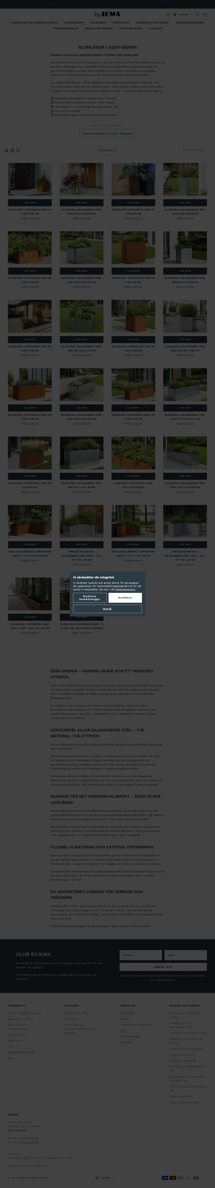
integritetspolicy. (125, 589)
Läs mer (30, 202)
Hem (94, 125)
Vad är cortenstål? (180, 1096)
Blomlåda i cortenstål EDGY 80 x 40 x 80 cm (133, 280)
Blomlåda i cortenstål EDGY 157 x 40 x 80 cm (30, 485)
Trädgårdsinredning (190, 22)
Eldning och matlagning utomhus (34, 22)
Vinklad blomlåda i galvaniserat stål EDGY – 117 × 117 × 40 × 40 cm (81, 555)
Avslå (107, 608)
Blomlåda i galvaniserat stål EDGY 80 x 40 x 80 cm (185, 280)
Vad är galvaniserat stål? (184, 1102)
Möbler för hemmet (99, 28)
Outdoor (125, 1018)
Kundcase (126, 1042)
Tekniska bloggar (130, 1036)
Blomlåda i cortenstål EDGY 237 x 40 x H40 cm (133, 485)
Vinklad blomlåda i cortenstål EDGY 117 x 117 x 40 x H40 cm (30, 553)
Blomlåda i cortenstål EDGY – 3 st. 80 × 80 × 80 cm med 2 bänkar (81, 626)
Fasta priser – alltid (76, 1013)
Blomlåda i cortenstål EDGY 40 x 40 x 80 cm (133, 211)
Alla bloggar (127, 1013)
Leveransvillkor (17, 1034)
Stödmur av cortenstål (152, 22)
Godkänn (125, 597)
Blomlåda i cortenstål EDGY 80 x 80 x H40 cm (30, 348)
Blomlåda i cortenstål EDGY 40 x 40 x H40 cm (30, 211)
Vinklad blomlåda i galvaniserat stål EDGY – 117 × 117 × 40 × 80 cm (185, 555)
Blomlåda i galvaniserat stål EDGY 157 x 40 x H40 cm (185, 417)
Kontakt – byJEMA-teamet (24, 1013)
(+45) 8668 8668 (29, 1138)
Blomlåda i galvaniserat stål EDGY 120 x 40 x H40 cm (81, 417)
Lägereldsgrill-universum (135, 1024)
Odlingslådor (74, 22)
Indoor (124, 1030)
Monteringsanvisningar (21, 1052)
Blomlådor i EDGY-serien (110, 125)
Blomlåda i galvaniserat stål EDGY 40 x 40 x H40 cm (81, 211)
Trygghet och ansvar (181, 1054)
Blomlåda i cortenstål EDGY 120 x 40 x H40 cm (30, 417)
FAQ (10, 1046)
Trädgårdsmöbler (65, 28)
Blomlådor (98, 22)
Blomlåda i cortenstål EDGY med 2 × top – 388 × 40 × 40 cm (29, 626)
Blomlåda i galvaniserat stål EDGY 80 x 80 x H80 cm (185, 348)
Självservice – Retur (20, 1018)
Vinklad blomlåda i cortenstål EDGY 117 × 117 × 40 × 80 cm (133, 553)
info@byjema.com (28, 1142)
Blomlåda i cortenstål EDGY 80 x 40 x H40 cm (30, 280)
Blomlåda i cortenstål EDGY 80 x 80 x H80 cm (133, 348)
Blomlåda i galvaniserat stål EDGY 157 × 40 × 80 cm (81, 485)
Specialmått (121, 22)
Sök (10, 1058)
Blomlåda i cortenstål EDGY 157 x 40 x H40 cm (133, 417)
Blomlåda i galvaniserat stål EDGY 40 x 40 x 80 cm (185, 211)
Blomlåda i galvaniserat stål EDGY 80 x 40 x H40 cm (81, 280)
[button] (182, 14)
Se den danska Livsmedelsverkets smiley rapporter (80, 1029)
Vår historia (71, 1018)
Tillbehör (155, 28)
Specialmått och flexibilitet (185, 1048)
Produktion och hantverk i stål (187, 1033)
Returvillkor (15, 1040)
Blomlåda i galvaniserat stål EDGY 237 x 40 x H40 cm (185, 485)
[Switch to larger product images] (6, 150)
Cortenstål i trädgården (183, 1060)
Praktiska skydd (130, 28)
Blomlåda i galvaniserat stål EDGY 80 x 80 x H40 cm (81, 348)
